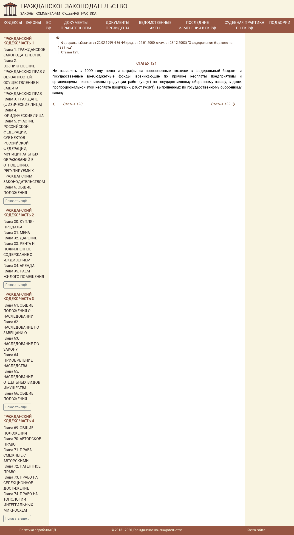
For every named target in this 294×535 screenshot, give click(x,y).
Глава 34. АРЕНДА (18, 265)
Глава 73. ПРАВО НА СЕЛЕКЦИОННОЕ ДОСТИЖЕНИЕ (20, 483)
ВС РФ (48, 25)
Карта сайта (256, 530)
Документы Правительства (76, 25)
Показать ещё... (17, 201)
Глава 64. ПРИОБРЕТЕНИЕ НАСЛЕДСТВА (18, 360)
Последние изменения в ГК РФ (197, 25)
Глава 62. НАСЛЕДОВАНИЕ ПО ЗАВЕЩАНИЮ (21, 327)
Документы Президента (118, 25)
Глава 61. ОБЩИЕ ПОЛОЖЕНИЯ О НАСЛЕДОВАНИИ (18, 311)
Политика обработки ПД (38, 530)
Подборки (279, 22)
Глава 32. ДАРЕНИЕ (20, 238)
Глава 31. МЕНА (16, 232)
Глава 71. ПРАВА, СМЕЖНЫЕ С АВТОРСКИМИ (17, 455)
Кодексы (13, 22)
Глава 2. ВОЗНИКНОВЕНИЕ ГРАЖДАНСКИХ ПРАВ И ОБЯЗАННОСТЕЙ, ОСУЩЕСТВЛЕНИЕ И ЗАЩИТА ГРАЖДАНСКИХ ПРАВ (24, 77)
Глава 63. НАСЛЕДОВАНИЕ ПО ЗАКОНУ (21, 344)
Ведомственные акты (155, 25)
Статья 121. (70, 52)
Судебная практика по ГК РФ (244, 25)
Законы (33, 22)
